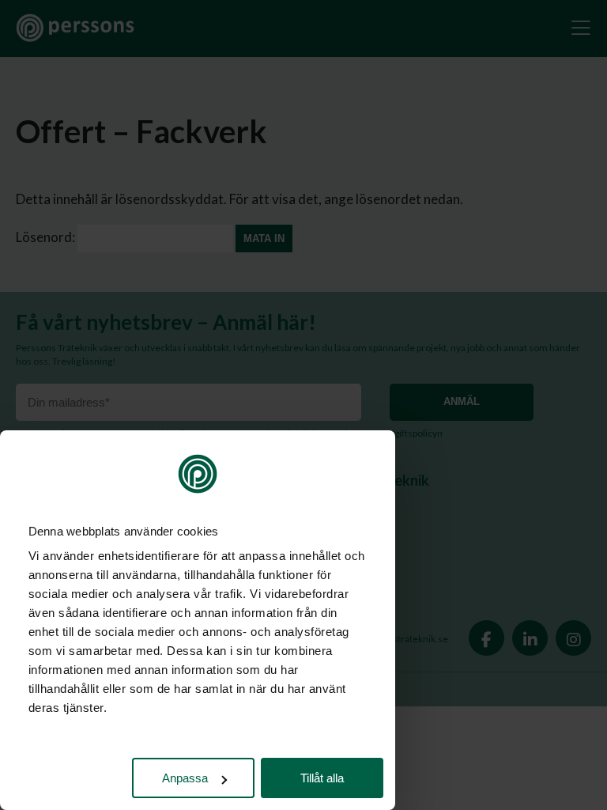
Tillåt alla (322, 778)
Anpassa (185, 778)
